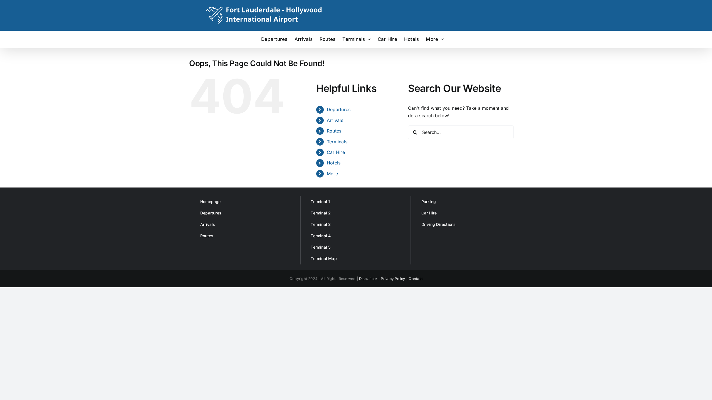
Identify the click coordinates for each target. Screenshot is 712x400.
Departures (338, 109)
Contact (415, 278)
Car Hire (336, 152)
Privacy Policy (393, 278)
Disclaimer (368, 278)
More (332, 173)
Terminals (337, 141)
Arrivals (335, 120)
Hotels (333, 163)
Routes (334, 131)
